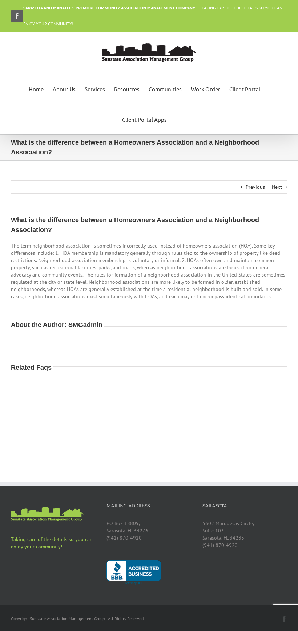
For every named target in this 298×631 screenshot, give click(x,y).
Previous (255, 187)
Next (277, 187)
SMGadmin (85, 324)
